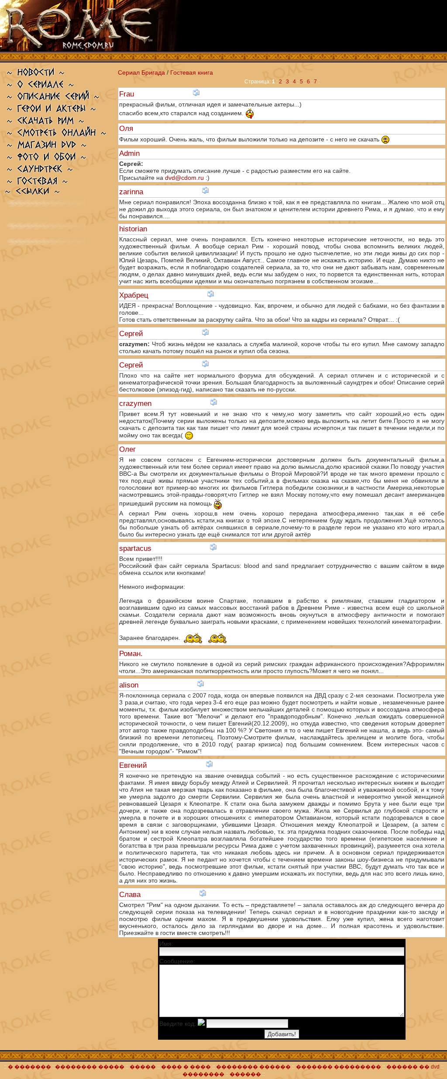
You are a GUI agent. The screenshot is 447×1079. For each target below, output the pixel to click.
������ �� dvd (413, 1067)
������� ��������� (338, 1067)
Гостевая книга (191, 72)
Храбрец (135, 295)
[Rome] (91, 48)
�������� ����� (89, 1067)
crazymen (136, 403)
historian (134, 229)
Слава (131, 894)
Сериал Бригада (141, 72)
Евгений (134, 765)
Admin (130, 153)
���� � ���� (185, 1067)
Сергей (132, 334)
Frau (127, 94)
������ (245, 1074)
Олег (128, 449)
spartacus (136, 548)
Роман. (132, 653)
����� (143, 1067)
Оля (127, 128)
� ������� (29, 1067)
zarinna (132, 192)
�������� (203, 1074)
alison (130, 685)
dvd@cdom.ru (184, 177)
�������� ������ (254, 1067)
